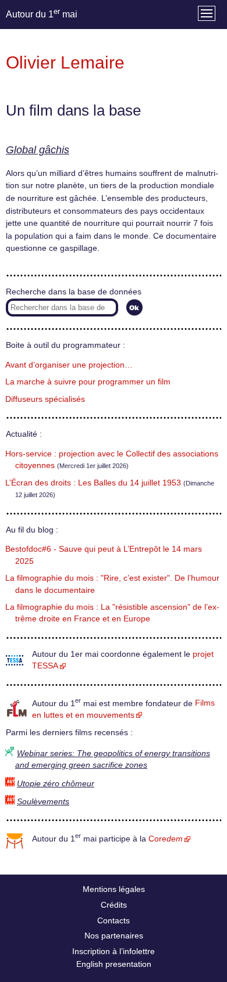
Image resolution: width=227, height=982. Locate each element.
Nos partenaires (113, 935)
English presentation (113, 964)
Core (165, 838)
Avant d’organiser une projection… (69, 365)
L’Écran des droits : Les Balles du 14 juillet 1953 (93, 483)
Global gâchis (37, 150)
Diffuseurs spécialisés (45, 399)
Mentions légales (114, 889)
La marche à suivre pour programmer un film (88, 381)
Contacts (113, 920)
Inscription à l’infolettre (113, 951)
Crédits (114, 904)
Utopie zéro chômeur (55, 783)
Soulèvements (43, 801)
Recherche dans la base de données (73, 291)
